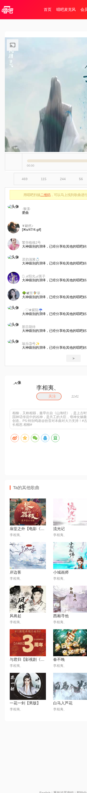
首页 (47, 9)
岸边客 (15, 572)
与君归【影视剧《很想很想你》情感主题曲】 (28, 659)
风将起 (15, 616)
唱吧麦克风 (66, 9)
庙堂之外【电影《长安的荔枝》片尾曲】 (28, 529)
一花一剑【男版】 (25, 703)
